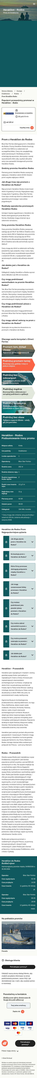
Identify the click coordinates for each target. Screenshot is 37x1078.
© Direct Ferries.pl (7, 1058)
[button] (19, 542)
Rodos (16, 94)
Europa (19, 91)
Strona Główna (7, 91)
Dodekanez (6, 94)
